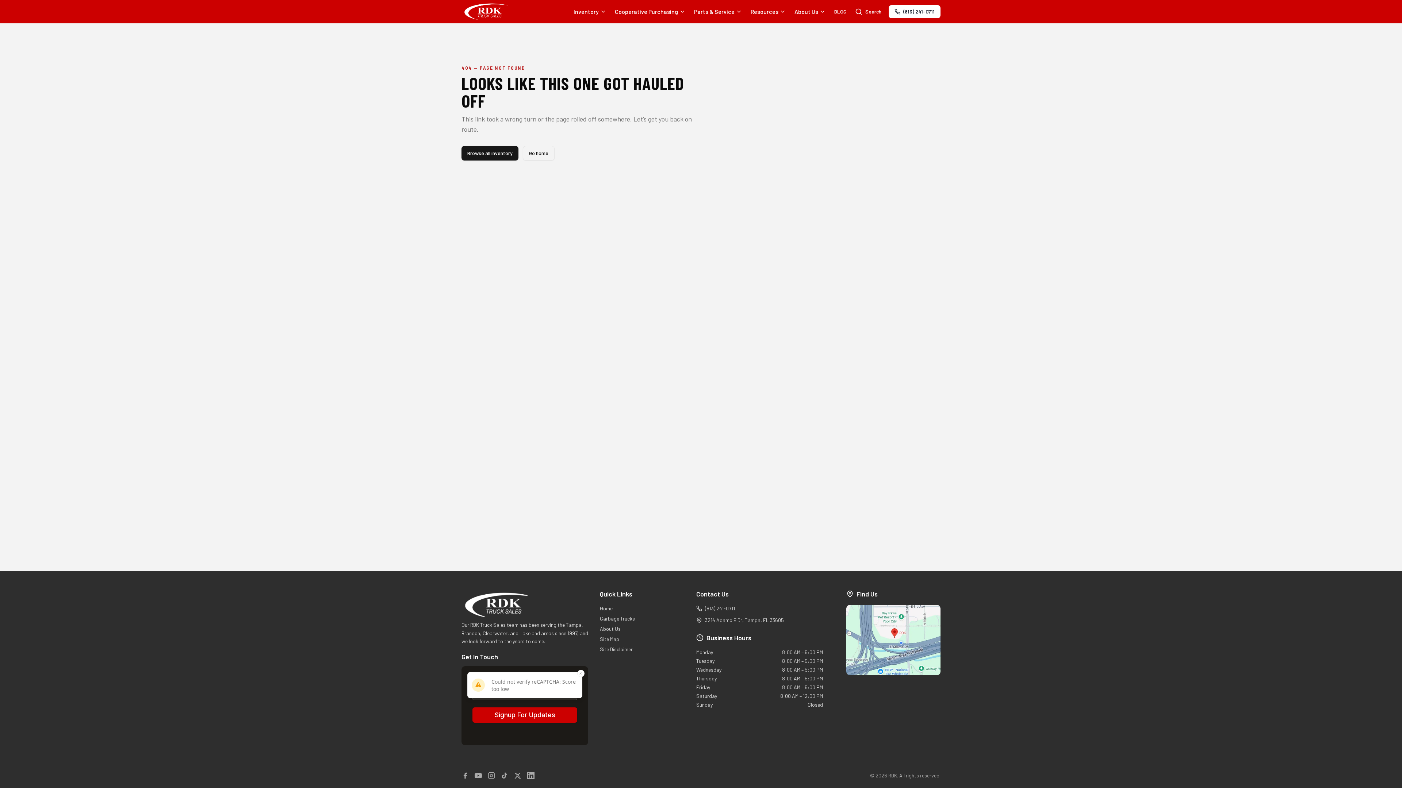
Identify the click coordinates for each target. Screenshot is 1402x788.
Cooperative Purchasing (646, 11)
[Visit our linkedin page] (531, 775)
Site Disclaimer (616, 649)
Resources (764, 11)
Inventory (586, 11)
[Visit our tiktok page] (504, 775)
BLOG (840, 11)
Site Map (609, 639)
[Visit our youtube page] (478, 775)
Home (606, 608)
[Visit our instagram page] (491, 775)
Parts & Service (714, 11)
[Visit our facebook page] (465, 775)
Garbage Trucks (617, 618)
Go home (538, 153)
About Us (806, 11)
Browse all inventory (490, 153)
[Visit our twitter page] (517, 775)
